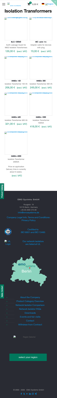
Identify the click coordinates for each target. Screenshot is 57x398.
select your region (28, 357)
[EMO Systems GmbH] (14, 4)
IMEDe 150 (16, 81)
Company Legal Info (17, 217)
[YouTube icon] (27, 394)
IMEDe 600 (16, 117)
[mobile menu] (3, 4)
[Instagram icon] (33, 394)
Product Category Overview (30, 301)
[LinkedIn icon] (30, 394)
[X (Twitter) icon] (24, 394)
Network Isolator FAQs (30, 309)
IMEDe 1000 (41, 117)
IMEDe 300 (41, 81)
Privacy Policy (29, 220)
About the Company (30, 297)
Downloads (30, 313)
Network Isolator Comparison (30, 305)
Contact (30, 320)
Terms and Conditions (39, 217)
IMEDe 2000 (16, 156)
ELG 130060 (16, 42)
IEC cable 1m (40, 42)
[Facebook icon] (21, 394)
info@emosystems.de (28, 212)
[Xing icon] (36, 394)
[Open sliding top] (54, 3)
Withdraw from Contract (30, 324)
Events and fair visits (30, 316)
